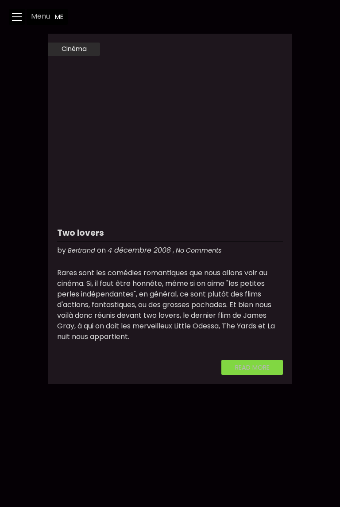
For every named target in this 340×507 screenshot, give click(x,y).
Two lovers (80, 233)
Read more (252, 367)
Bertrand (81, 250)
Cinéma (74, 48)
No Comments (199, 250)
